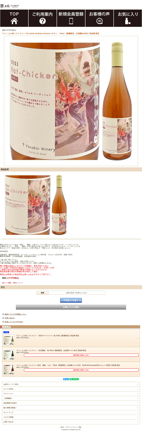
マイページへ (8, 393)
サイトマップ (8, 412)
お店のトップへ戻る (10, 384)
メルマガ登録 (8, 417)
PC (80, 427)
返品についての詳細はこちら (15, 314)
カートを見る (8, 389)
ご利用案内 (7, 398)
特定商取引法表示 (10, 403)
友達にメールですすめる (14, 322)
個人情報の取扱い (10, 408)
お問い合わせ (10, 318)
